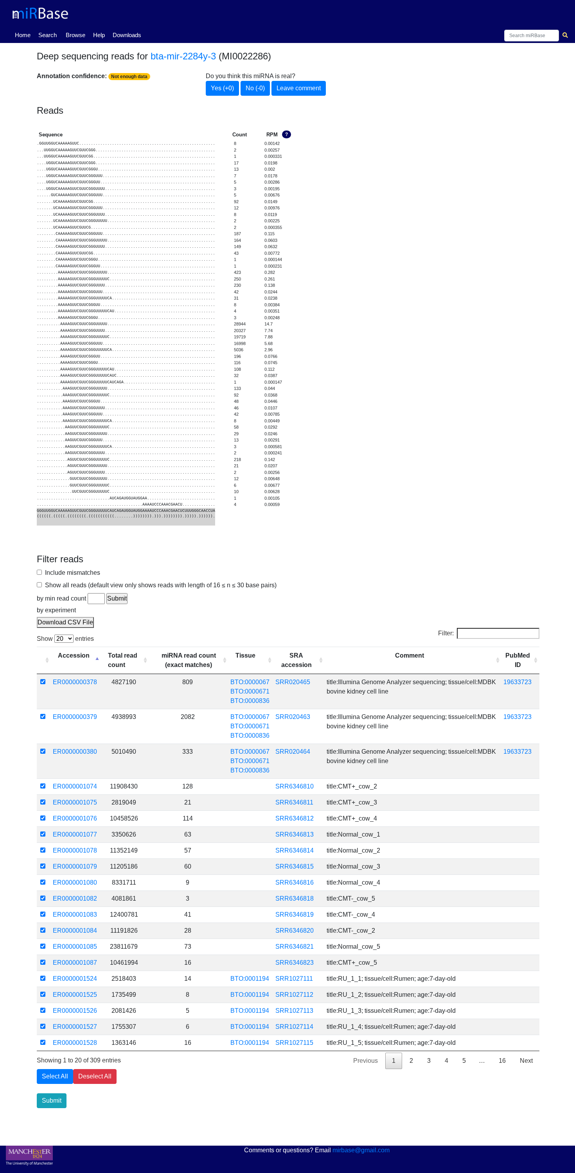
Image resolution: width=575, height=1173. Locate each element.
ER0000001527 (75, 1026)
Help (99, 35)
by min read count (61, 598)
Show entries (65, 638)
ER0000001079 (75, 866)
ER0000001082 (75, 898)
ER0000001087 (75, 962)
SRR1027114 (294, 1026)
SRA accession (296, 660)
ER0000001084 (75, 930)
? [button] (286, 134)
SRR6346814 (294, 850)
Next (526, 1060)
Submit (51, 1100)
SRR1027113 (294, 1010)
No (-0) (255, 88)
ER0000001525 (75, 994)
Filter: (446, 633)
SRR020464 (292, 751)
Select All (55, 1076)
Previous (365, 1060)
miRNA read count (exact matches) (189, 660)
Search (47, 35)
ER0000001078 (75, 850)
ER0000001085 (75, 946)
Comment (409, 655)
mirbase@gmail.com (361, 1150)
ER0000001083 (75, 914)
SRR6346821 (294, 946)
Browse (75, 35)
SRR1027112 (294, 994)
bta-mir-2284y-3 (183, 56)
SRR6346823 (294, 962)
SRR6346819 (294, 914)
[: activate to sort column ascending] (44, 660)
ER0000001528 (75, 1042)
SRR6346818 (294, 898)
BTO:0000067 (250, 682)
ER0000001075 (75, 802)
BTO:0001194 (249, 978)
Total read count (122, 660)
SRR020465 (292, 682)
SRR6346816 (294, 882)
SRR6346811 (294, 802)
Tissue (245, 655)
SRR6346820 (294, 930)
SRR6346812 (294, 818)
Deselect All (94, 1076)
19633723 (517, 682)
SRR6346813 (294, 834)
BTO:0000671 (250, 691)
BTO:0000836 (250, 700)
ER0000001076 (75, 818)
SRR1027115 (294, 1042)
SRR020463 (292, 716)
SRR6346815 (294, 866)
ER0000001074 (75, 786)
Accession (74, 655)
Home (24, 34)
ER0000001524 (75, 978)
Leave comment (299, 88)
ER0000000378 (75, 682)
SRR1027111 (294, 978)
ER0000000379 (75, 716)
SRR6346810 (294, 786)
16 (502, 1060)
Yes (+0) (222, 88)
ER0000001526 (75, 1010)
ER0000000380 (75, 751)
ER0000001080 (75, 882)
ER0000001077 (75, 834)
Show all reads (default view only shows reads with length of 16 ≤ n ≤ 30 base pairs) (159, 585)
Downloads (127, 35)
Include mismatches (71, 572)
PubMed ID (517, 660)
